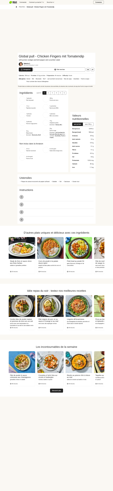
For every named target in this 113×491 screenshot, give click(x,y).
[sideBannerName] (82, 99)
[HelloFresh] (13, 2)
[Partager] (92, 69)
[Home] (16, 7)
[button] (44, 93)
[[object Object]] (88, 69)
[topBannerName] (56, 14)
